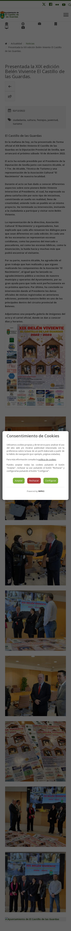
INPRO (41, 491)
